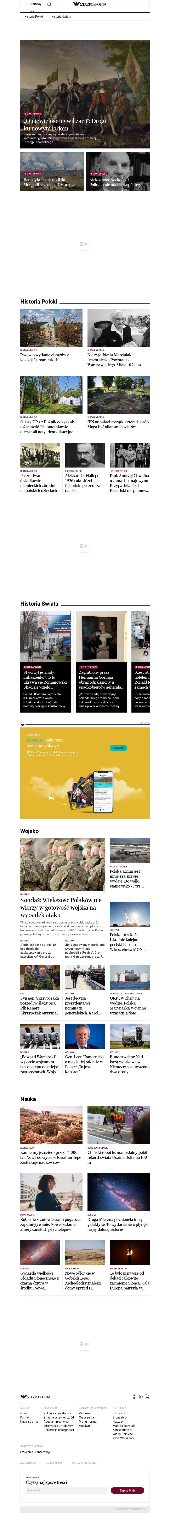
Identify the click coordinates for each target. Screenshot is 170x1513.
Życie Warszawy (123, 1438)
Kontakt (25, 1417)
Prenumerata (88, 1421)
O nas (24, 1413)
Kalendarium (54, 1463)
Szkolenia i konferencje (35, 1452)
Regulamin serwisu (56, 1421)
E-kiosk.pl (119, 1413)
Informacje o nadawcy (58, 1425)
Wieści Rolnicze (123, 1434)
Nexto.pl (118, 1421)
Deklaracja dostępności (59, 1430)
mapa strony (28, 1463)
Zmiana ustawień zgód (59, 1417)
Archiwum (85, 1425)
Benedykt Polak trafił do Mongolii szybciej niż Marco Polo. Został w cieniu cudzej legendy (47, 182)
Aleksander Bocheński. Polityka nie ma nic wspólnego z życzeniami (116, 182)
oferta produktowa (84, 1463)
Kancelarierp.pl (122, 1430)
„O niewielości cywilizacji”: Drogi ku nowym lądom (65, 124)
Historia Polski (34, 16)
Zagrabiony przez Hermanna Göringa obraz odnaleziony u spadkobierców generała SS (100, 682)
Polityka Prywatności (57, 1413)
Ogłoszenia (86, 1417)
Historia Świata (61, 16)
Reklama (85, 1413)
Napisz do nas (29, 1421)
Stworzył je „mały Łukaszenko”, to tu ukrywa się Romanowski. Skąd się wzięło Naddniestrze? (45, 682)
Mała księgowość (124, 1425)
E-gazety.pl (120, 1417)
